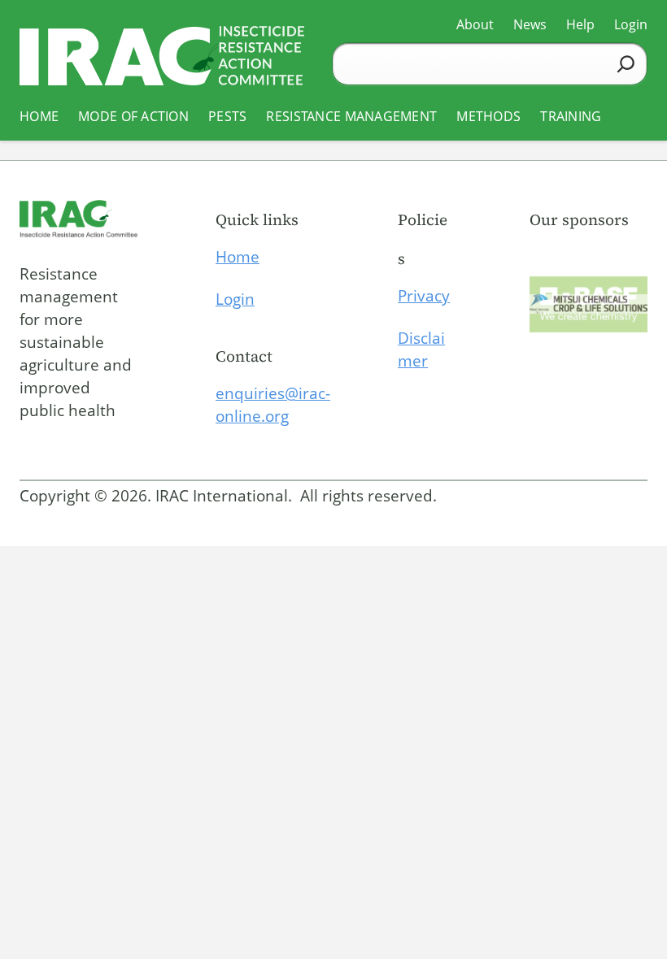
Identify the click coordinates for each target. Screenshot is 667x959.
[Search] (625, 63)
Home (237, 256)
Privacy (424, 295)
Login (235, 299)
